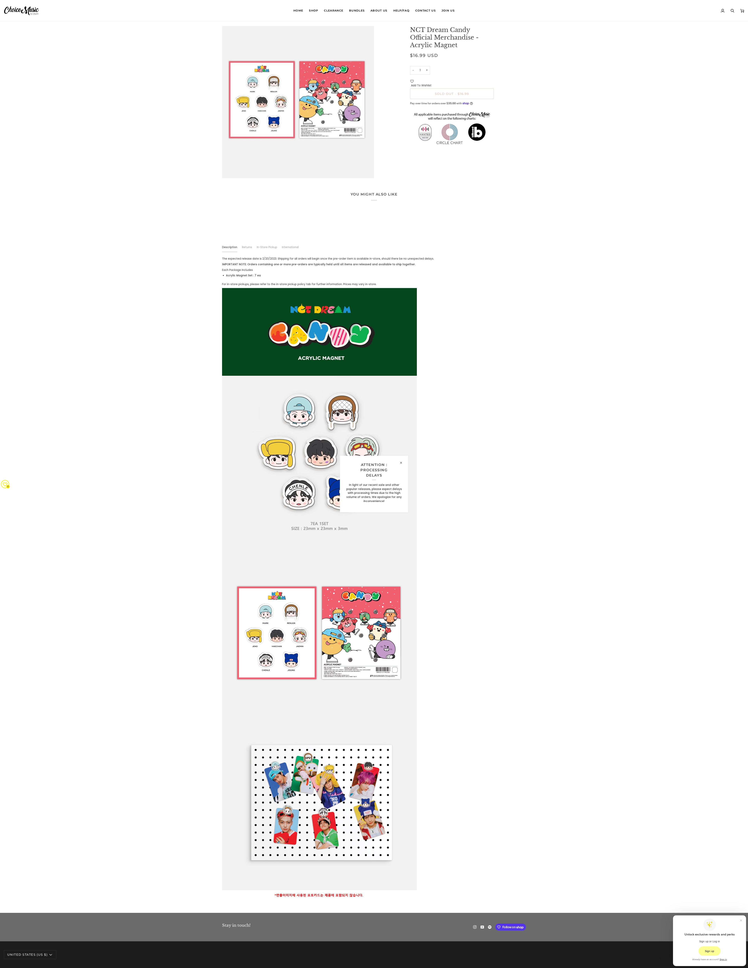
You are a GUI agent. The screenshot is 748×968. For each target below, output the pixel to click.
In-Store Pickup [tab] (267, 247)
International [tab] (290, 247)
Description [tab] (229, 247)
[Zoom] (229, 170)
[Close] (402, 463)
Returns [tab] (247, 247)
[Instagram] (475, 927)
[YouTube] (482, 927)
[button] (313, 10)
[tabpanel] (374, 580)
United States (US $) (27, 955)
